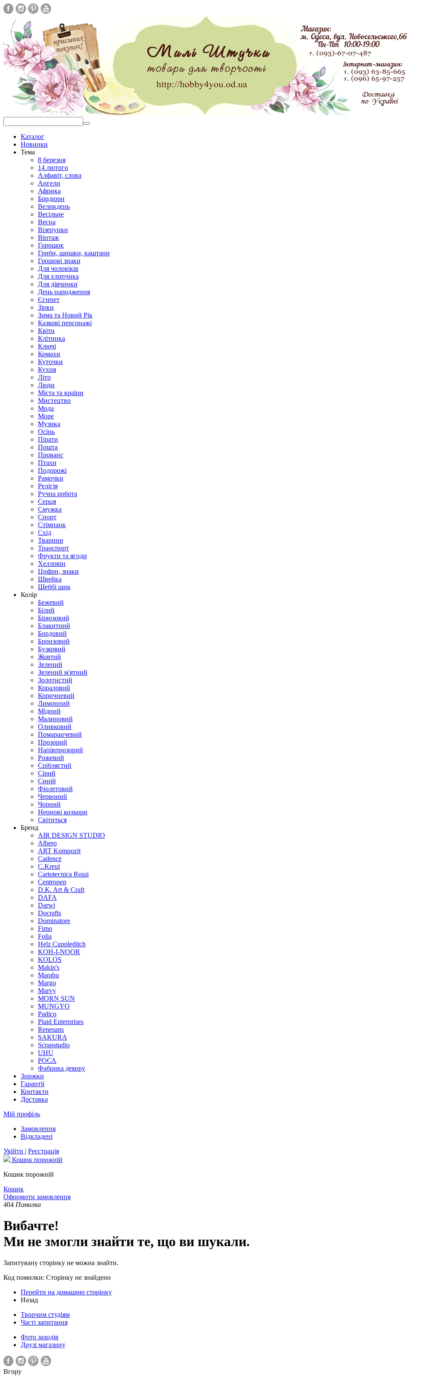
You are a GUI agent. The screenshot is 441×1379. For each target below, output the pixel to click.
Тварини (50, 540)
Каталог (32, 136)
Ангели (49, 183)
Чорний (49, 804)
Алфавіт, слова (59, 175)
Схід (44, 532)
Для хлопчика (58, 276)
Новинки (34, 144)
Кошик (13, 1189)
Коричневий (56, 695)
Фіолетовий (55, 788)
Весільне (51, 214)
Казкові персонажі (65, 323)
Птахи (47, 462)
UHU (45, 1052)
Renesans (51, 1029)
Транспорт (53, 548)
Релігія (48, 486)
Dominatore (54, 920)
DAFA (47, 897)
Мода (46, 408)
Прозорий (52, 742)
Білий (46, 610)
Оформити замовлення (37, 1196)
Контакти (35, 1091)
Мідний (49, 711)
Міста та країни (61, 392)
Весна (47, 222)
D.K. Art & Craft (61, 889)
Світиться (52, 819)
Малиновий (55, 718)
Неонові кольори (62, 812)
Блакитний (54, 625)
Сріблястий (54, 765)
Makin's (48, 967)
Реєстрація (43, 1151)
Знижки (32, 1076)
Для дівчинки (58, 284)
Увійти (14, 1151)
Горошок (51, 245)
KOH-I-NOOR (59, 951)
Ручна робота (57, 493)
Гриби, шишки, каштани (74, 253)
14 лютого (53, 167)
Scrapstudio (54, 1045)
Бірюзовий (53, 618)
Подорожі (52, 470)
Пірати (48, 439)
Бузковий (51, 649)
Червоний (52, 796)
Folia (45, 936)
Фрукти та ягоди (62, 555)
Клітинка (51, 338)
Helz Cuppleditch (62, 944)
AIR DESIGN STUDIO (71, 835)
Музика (49, 423)
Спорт (47, 517)
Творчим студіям (45, 1314)
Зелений (50, 664)
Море (46, 416)
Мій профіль (21, 1114)
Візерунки (53, 229)
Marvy (47, 990)
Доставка (34, 1099)
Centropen (52, 882)
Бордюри (51, 198)
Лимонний (54, 703)
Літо (44, 377)
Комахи (49, 354)
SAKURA (52, 1037)
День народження (64, 291)
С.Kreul (49, 866)
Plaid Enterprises (61, 1021)
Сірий (47, 773)
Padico (47, 1014)
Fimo (45, 928)
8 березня (51, 159)
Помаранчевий (60, 734)
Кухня (47, 369)
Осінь (46, 431)
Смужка (50, 509)
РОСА (47, 1060)
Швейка (50, 579)
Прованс (50, 455)
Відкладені (37, 1136)
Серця (47, 501)
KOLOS (50, 959)
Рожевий (51, 757)
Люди (46, 385)
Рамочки (50, 478)
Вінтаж (48, 237)
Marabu (48, 975)
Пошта (48, 447)
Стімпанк (52, 524)
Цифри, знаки (58, 571)
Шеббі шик (54, 587)
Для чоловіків (58, 268)
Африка (49, 191)
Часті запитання (44, 1322)
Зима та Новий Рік (65, 315)
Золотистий (55, 680)
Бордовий (52, 633)
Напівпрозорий (60, 750)
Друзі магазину (43, 1344)
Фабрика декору (61, 1068)
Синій (47, 781)
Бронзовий (54, 641)
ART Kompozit (59, 850)
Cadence (50, 858)
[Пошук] (86, 123)
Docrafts (49, 913)
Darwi (46, 905)
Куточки (50, 361)
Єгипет (48, 299)
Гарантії (32, 1083)
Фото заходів (40, 1337)
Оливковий (54, 726)
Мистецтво (54, 400)
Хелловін (51, 563)
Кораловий (54, 687)
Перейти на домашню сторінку (66, 1292)
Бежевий (51, 602)
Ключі (47, 346)
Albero (47, 843)
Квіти (46, 330)
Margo (47, 982)
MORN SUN (56, 998)
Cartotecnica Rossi (63, 874)
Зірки (46, 307)
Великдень (54, 206)
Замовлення (38, 1128)
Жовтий (49, 656)
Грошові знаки (59, 260)
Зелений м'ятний (62, 672)
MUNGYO (54, 1006)
